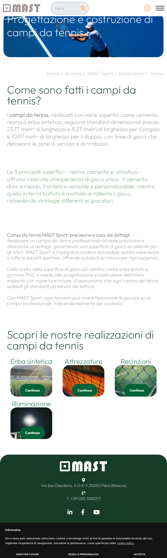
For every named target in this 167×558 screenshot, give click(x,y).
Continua (32, 390)
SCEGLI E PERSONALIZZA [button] (83, 554)
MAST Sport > (103, 73)
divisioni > (76, 73)
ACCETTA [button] (139, 554)
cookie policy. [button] (125, 543)
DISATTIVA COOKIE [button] (27, 554)
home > (55, 73)
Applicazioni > (134, 73)
